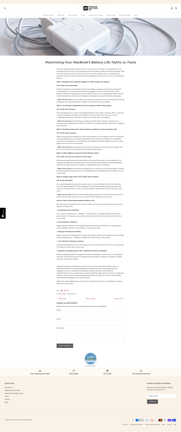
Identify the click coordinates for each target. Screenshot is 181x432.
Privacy (7, 399)
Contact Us (9, 387)
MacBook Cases (48, 15)
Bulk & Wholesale (125, 15)
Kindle (83, 15)
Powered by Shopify (26, 419)
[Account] (171, 8)
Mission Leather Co (14, 419)
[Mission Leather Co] (90, 8)
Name (59, 310)
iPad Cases (60, 15)
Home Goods (111, 15)
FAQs (7, 396)
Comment (60, 328)
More (136, 15)
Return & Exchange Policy (14, 393)
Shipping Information (12, 390)
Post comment (65, 345)
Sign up (152, 401)
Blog (6, 402)
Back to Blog (90, 298)
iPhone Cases (72, 15)
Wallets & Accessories (96, 15)
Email (59, 319)
